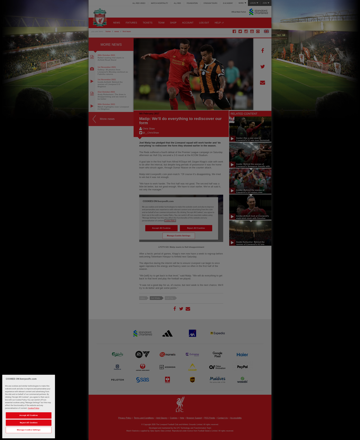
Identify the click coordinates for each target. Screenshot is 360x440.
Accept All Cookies (28, 415)
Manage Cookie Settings (28, 430)
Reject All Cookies (29, 423)
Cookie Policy (33, 408)
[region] (28, 406)
